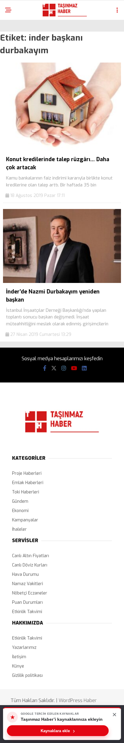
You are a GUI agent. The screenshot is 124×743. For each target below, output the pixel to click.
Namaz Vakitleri (27, 584)
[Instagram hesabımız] (63, 368)
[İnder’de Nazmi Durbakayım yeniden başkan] (62, 281)
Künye (18, 666)
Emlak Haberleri (27, 483)
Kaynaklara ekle (58, 730)
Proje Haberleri (27, 473)
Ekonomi (20, 511)
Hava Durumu (25, 574)
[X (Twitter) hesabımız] (54, 368)
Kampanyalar (25, 520)
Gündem (20, 501)
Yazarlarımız (24, 647)
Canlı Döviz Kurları (29, 565)
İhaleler (19, 529)
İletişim (19, 657)
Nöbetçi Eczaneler (29, 593)
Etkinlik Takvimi (27, 612)
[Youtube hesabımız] (74, 368)
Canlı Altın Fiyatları (30, 556)
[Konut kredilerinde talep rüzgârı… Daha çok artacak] (62, 149)
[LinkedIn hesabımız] (84, 368)
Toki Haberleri (25, 492)
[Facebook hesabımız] (44, 368)
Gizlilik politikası (27, 675)
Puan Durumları (27, 602)
